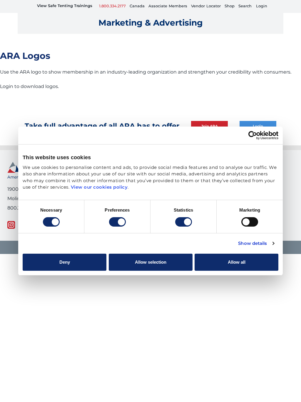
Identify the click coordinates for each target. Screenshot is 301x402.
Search (245, 6)
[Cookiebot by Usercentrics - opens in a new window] (252, 135)
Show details (252, 243)
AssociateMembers (167, 6)
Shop (230, 6)
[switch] (117, 222)
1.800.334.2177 (112, 6)
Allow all (236, 262)
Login (261, 6)
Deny (64, 262)
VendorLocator (206, 6)
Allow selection (150, 262)
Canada (137, 6)
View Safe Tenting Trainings (64, 6)
